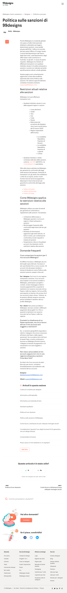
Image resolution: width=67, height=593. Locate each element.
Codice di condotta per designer (30, 389)
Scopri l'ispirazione (24, 564)
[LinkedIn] (37, 537)
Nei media (7, 570)
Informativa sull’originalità (28, 395)
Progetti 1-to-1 (23, 558)
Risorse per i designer (56, 578)
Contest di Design (24, 556)
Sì (28, 470)
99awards (53, 566)
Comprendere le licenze (28, 437)
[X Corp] (31, 537)
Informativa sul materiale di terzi (30, 401)
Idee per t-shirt (54, 575)
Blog (51, 558)
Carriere (6, 561)
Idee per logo (54, 572)
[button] (62, 3)
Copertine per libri (40, 575)
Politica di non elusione (27, 412)
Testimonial (7, 573)
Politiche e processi (39, 14)
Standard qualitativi (26, 406)
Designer (27, 14)
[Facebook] (25, 537)
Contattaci (26, 520)
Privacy (42, 588)
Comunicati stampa (9, 567)
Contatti (6, 558)
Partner (52, 580)
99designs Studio (24, 573)
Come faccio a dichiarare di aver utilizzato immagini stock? (39, 423)
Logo (36, 556)
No (41, 470)
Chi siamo (7, 556)
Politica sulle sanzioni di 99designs (31, 418)
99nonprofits (7, 576)
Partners (52, 569)
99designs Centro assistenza (12, 14)
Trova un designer (24, 561)
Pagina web (38, 561)
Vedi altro (25, 449)
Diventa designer (55, 556)
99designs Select (24, 576)
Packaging (38, 569)
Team (5, 564)
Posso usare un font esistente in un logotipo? (35, 442)
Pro (20, 570)
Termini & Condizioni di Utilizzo (29, 588)
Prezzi (21, 567)
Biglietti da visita (40, 558)
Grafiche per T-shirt (40, 572)
